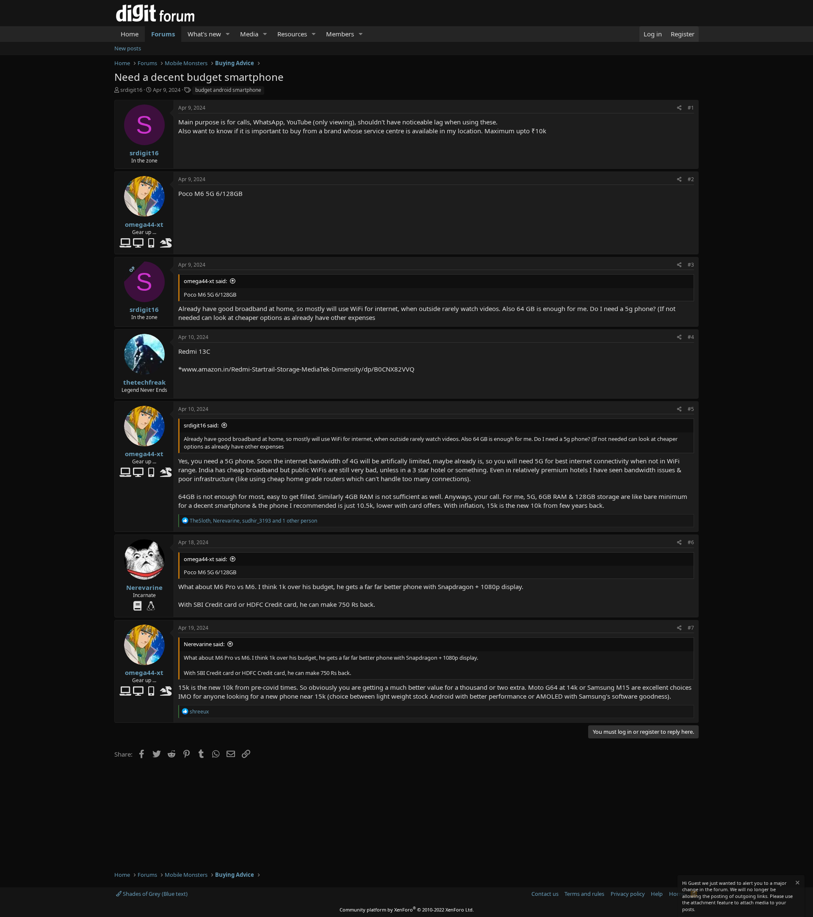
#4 (691, 337)
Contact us (545, 894)
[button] (228, 34)
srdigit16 (131, 90)
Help (657, 894)
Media (249, 34)
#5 (691, 409)
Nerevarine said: (204, 644)
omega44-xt (144, 224)
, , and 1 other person (253, 520)
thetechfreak (144, 382)
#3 (691, 264)
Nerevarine (144, 587)
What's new (204, 34)
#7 (691, 627)
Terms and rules (584, 894)
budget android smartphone (228, 90)
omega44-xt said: (205, 281)
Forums (163, 34)
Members (340, 34)
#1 (691, 107)
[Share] (679, 108)
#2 (691, 179)
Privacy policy (628, 894)
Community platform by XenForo (407, 909)
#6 (691, 542)
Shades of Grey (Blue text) (155, 894)
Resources (292, 34)
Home (129, 34)
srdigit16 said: (201, 425)
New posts (127, 48)
